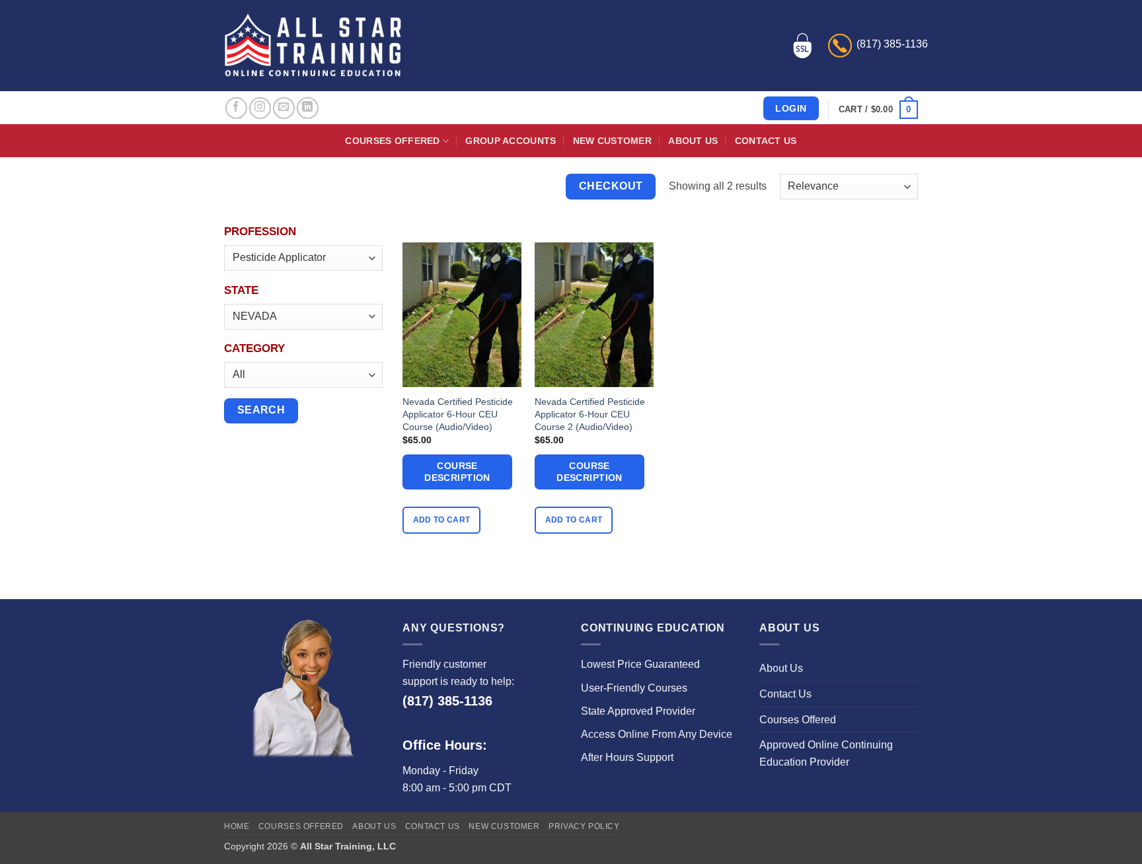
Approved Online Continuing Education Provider (826, 753)
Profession (260, 231)
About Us (693, 140)
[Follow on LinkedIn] (308, 108)
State (241, 290)
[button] (878, 109)
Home (236, 826)
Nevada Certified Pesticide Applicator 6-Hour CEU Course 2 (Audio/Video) (590, 413)
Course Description (457, 472)
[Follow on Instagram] (260, 108)
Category (254, 348)
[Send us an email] (284, 108)
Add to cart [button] (442, 520)
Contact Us (766, 140)
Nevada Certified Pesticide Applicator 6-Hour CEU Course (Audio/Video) (457, 413)
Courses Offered (392, 140)
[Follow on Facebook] (236, 108)
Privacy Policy (584, 826)
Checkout (611, 186)
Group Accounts (510, 140)
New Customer (612, 140)
